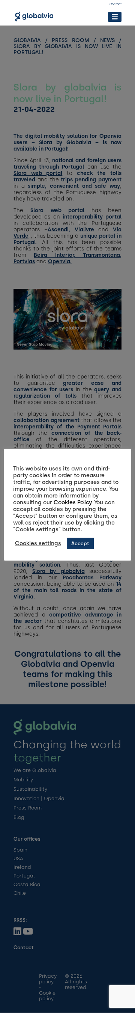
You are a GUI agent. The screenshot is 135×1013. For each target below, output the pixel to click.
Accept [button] (80, 543)
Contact (116, 4)
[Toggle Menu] (114, 16)
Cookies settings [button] (38, 543)
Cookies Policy (72, 502)
